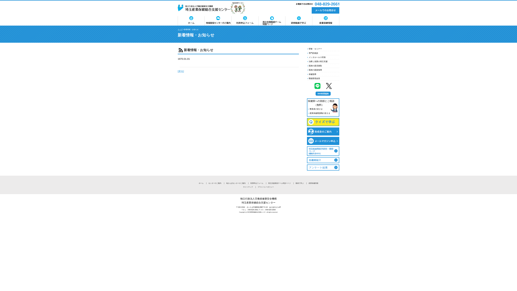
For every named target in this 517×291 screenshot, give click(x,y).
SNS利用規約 (323, 94)
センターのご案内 (214, 183)
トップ (180, 29)
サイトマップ (248, 187)
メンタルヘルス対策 (317, 57)
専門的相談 (313, 53)
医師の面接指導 (315, 70)
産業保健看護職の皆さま (320, 113)
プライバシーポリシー (266, 187)
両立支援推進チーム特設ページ (279, 183)
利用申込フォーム (256, 183)
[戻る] (181, 71)
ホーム (201, 183)
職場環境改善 (314, 78)
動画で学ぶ (300, 183)
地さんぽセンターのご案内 (236, 183)
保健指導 (312, 74)
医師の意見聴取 (315, 66)
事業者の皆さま (316, 109)
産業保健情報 (313, 183)
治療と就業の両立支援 (318, 61)
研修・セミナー (315, 49)
